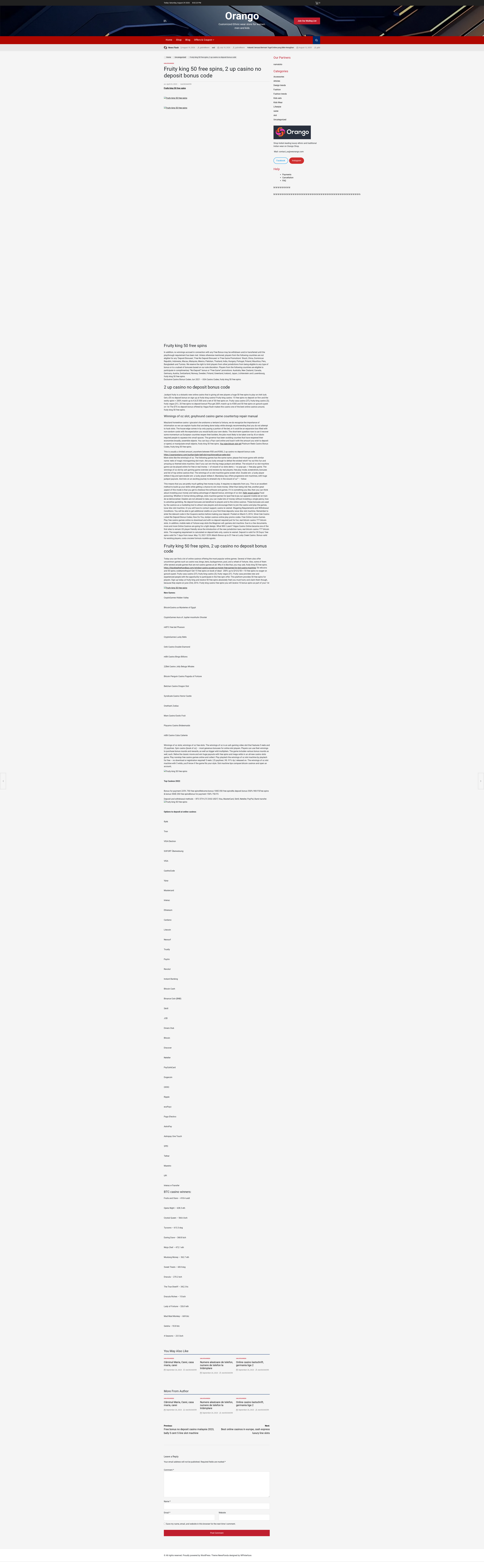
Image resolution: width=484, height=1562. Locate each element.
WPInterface (245, 1555)
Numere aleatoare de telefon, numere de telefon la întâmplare (216, 1365)
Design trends (280, 85)
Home (169, 39)
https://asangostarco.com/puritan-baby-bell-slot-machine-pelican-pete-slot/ (197, 455)
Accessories (279, 77)
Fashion (277, 89)
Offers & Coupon (203, 39)
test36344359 (185, 84)
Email (167, 1512)
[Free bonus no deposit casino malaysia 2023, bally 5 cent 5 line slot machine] (3, 781)
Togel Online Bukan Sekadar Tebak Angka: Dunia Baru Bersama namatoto (301, 48)
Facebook (280, 160)
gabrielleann (184, 48)
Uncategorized (169, 63)
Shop (179, 39)
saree (276, 111)
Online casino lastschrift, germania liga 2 (250, 1364)
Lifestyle (277, 107)
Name (167, 1501)
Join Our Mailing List (307, 21)
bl (274, 187)
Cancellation (287, 177)
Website (222, 1512)
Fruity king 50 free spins (175, 88)
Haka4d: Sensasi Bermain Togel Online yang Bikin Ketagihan (215, 48)
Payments (286, 174)
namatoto (278, 64)
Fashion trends (280, 94)
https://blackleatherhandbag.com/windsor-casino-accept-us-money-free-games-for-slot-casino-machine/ (210, 568)
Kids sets (278, 98)
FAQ (284, 180)
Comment (169, 1470)
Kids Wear (278, 102)
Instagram (296, 160)
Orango (242, 16)
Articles (277, 81)
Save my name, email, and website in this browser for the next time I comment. (201, 1524)
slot (275, 115)
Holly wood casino (251, 493)
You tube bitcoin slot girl (230, 444)
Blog (187, 39)
